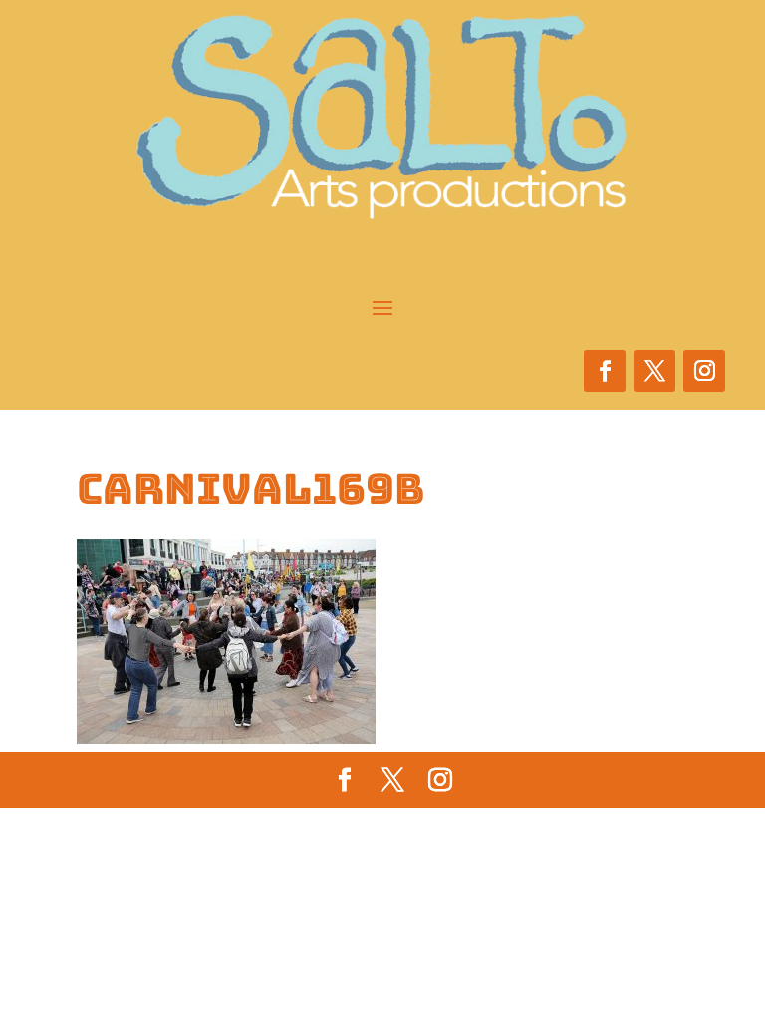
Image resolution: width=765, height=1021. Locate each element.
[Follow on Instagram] (704, 371)
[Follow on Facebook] (605, 371)
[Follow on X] (654, 371)
